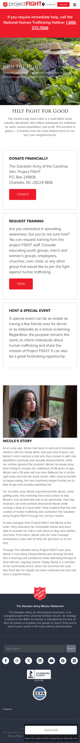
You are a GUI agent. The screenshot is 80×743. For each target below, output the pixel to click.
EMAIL (21, 284)
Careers (7, 709)
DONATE (22, 194)
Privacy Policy (15, 736)
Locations (50, 4)
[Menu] (73, 4)
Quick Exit (51, 730)
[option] (40, 71)
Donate (63, 4)
